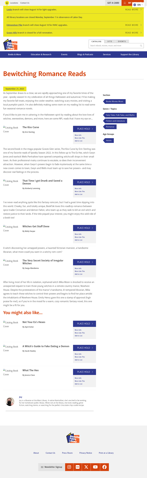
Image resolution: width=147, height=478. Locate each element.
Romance (110, 126)
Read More (132, 9)
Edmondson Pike (14, 25)
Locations (14, 3)
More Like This (80, 138)
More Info (78, 135)
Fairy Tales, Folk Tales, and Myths (120, 115)
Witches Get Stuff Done (36, 226)
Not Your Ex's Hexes (34, 322)
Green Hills (12, 32)
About (36, 453)
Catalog (97, 41)
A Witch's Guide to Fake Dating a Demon (46, 346)
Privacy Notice (85, 453)
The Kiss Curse (31, 127)
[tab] (97, 41)
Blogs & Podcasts (85, 54)
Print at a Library (106, 453)
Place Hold (83, 128)
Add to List (78, 141)
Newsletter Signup (53, 467)
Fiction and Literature (115, 121)
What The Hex (31, 370)
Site (109, 41)
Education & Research (41, 54)
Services (107, 54)
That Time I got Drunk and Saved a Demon (42, 182)
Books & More (14, 54)
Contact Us (24, 3)
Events (122, 41)
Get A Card (113, 2)
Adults (109, 140)
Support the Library (130, 54)
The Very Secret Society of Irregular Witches (43, 262)
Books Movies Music (114, 101)
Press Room (67, 453)
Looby (9, 9)
